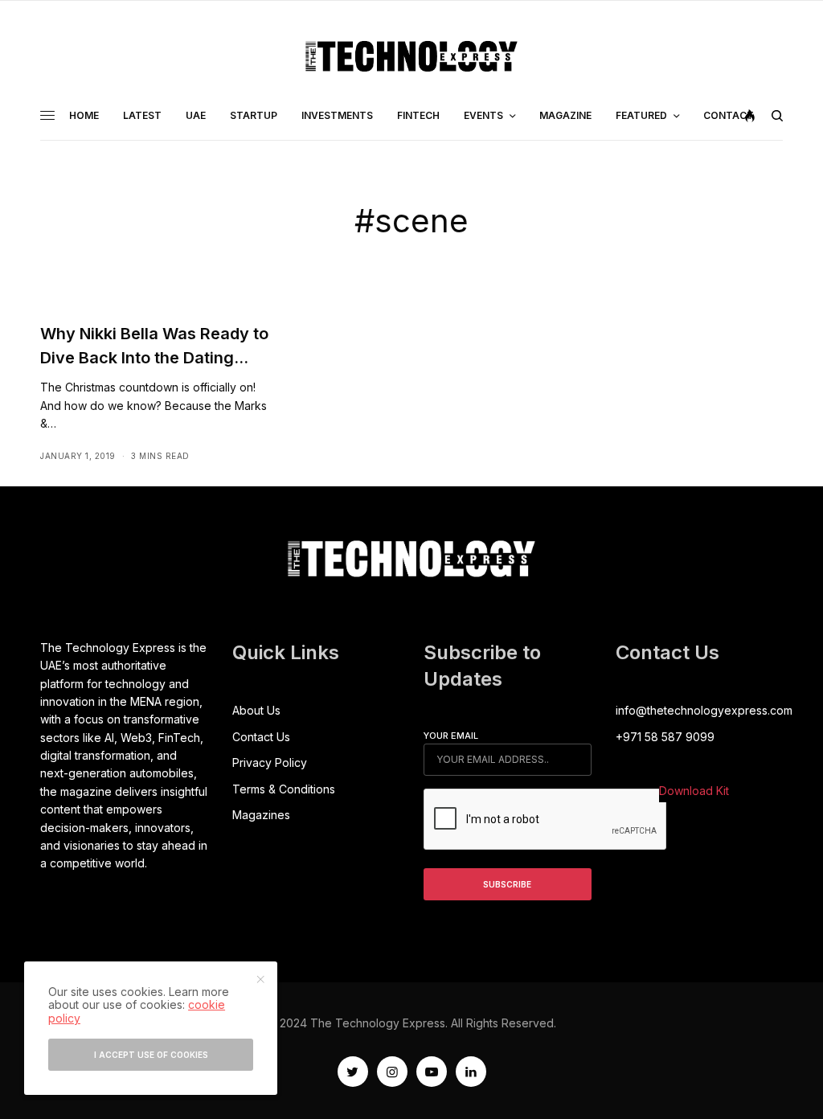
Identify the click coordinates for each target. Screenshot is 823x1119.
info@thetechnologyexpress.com (704, 710)
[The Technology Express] (411, 56)
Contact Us (261, 737)
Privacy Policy (269, 762)
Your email (451, 735)
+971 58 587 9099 (665, 737)
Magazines (261, 815)
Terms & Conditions (283, 789)
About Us (256, 710)
